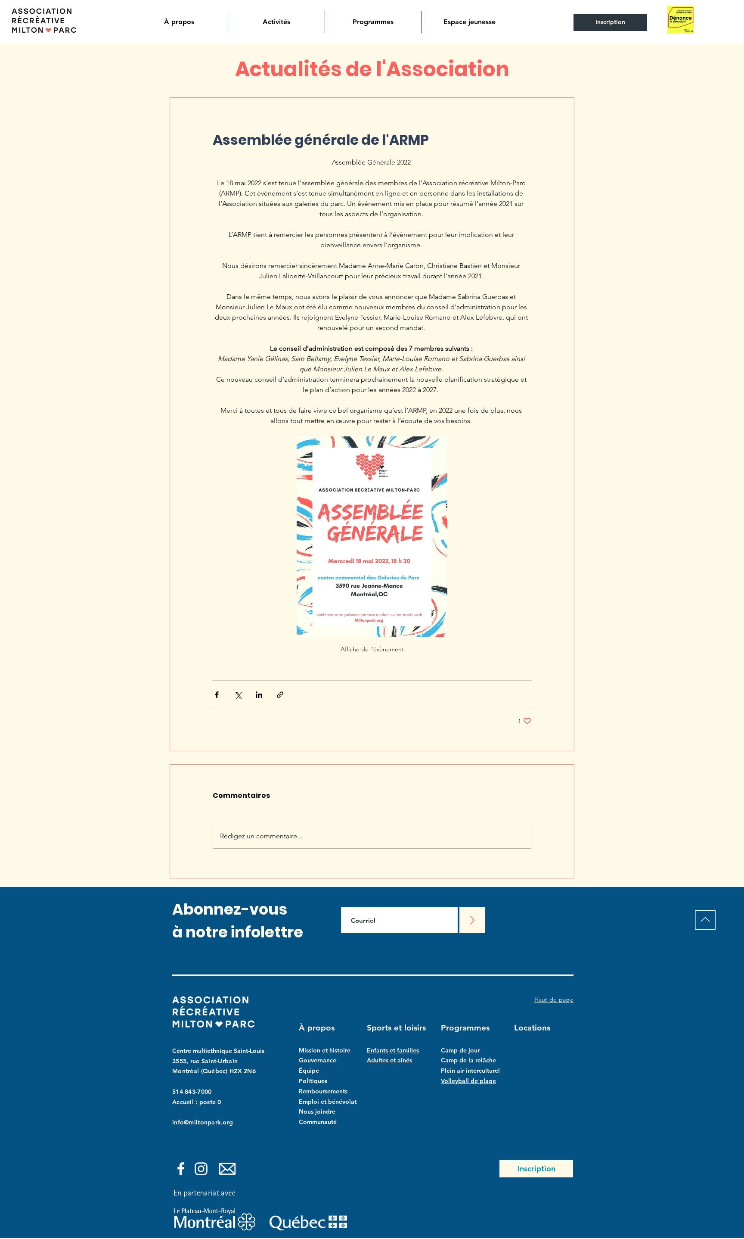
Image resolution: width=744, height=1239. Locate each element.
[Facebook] (180, 1168)
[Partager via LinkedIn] (259, 695)
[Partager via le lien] (280, 695)
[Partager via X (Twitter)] (238, 695)
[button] (179, 22)
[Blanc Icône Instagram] (201, 1168)
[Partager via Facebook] (217, 695)
